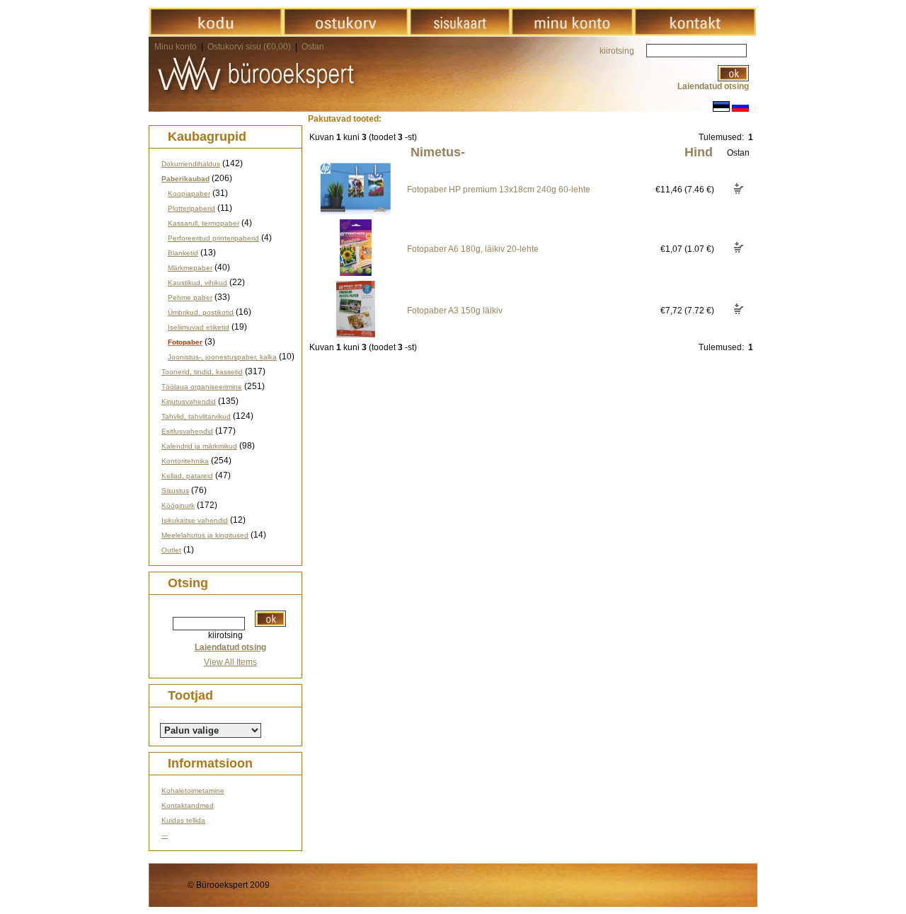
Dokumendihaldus (190, 164)
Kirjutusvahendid (188, 401)
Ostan (313, 47)
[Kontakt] (694, 33)
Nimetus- (438, 152)
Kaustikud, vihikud (197, 283)
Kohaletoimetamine (192, 790)
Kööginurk (178, 505)
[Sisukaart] (459, 33)
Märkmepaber (190, 268)
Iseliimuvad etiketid (198, 327)
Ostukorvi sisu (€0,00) (250, 47)
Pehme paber (190, 297)
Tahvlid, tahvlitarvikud (196, 416)
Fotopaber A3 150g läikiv (455, 311)
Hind (698, 152)
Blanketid (183, 253)
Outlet (171, 550)
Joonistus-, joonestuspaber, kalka (222, 357)
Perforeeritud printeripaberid (213, 238)
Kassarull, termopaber (203, 223)
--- (164, 835)
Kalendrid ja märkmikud (199, 446)
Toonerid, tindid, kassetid (202, 372)
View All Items (230, 662)
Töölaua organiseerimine (201, 387)
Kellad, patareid (187, 476)
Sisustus (175, 490)
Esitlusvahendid (187, 431)
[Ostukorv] (345, 33)
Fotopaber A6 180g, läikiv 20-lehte (473, 249)
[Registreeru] (571, 33)
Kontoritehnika (185, 461)
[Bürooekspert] (215, 33)
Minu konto (175, 47)
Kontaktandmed (187, 805)
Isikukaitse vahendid (194, 520)
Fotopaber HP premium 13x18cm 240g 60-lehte (498, 190)
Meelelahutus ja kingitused (204, 535)
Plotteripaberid (191, 208)
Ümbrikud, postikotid (201, 312)
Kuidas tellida (183, 820)
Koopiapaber (189, 193)
